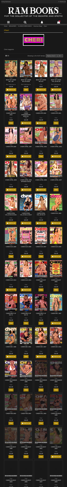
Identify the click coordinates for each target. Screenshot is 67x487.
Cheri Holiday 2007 (41, 481)
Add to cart (12, 89)
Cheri (41, 84)
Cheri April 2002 (41, 146)
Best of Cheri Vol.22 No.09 (56, 80)
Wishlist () (63, 1)
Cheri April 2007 (56, 180)
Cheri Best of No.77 (41, 314)
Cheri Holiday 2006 (26, 481)
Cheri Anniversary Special (26, 114)
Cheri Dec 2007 (41, 347)
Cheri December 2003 (41, 380)
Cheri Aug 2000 (11, 246)
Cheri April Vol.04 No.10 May (26, 214)
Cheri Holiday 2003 (56, 447)
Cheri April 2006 (41, 180)
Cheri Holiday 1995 (56, 414)
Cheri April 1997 (26, 146)
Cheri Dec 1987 (56, 313)
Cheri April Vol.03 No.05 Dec (11, 214)
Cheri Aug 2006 (26, 246)
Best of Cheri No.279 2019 (26, 80)
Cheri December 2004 (56, 380)
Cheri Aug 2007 (41, 246)
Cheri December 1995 (11, 380)
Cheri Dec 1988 (11, 347)
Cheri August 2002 (56, 280)
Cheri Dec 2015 (56, 347)
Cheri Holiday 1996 (11, 447)
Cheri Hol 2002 (41, 413)
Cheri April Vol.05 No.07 (41, 214)
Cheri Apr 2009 (11, 146)
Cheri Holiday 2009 (56, 481)
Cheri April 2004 (11, 180)
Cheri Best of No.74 (26, 314)
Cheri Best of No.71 (11, 314)
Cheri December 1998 (26, 380)
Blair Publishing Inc (11, 84)
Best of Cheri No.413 (41, 80)
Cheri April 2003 (56, 146)
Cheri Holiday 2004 (11, 481)
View (26, 89)
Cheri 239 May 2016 (11, 113)
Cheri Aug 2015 (26, 280)
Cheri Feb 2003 (11, 413)
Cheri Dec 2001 (26, 347)
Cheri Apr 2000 (41, 113)
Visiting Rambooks (6, 1)
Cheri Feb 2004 (26, 413)
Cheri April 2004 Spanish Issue (26, 180)
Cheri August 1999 (41, 280)
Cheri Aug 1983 (56, 213)
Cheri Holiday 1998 (26, 447)
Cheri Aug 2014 (11, 280)
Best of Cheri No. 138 (11, 80)
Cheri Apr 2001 (56, 113)
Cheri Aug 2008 (56, 246)
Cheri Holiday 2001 (41, 447)
